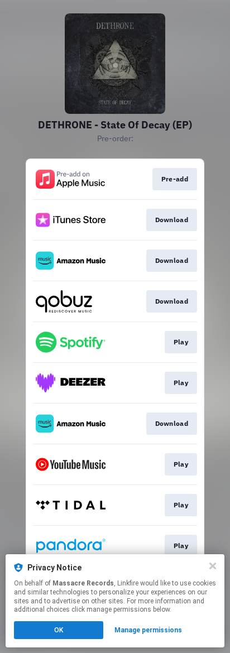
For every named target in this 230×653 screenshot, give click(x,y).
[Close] (213, 566)
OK (58, 630)
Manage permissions (148, 630)
